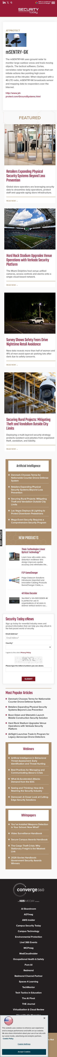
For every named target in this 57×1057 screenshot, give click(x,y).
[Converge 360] (28, 890)
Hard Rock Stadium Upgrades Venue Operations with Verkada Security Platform (29, 260)
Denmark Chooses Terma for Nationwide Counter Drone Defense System (29, 478)
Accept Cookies (24, 1052)
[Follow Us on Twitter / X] (8, 3)
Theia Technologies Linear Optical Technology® (33, 550)
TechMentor (28, 987)
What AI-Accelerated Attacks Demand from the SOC (25, 780)
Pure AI (29, 964)
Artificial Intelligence (28, 466)
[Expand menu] (53, 3)
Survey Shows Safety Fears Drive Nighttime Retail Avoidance (27, 342)
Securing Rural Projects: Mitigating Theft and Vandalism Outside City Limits (28, 424)
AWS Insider (28, 920)
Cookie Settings (24, 1044)
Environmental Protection (28, 936)
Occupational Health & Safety (28, 959)
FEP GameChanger (30, 573)
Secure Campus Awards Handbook (29, 839)
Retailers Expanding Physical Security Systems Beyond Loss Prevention (25, 176)
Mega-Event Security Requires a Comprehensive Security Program (28, 521)
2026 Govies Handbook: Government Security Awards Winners (26, 860)
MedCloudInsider (28, 953)
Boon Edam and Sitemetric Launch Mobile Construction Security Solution (28, 716)
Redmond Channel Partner (28, 976)
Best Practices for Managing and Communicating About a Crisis (28, 771)
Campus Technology (28, 931)
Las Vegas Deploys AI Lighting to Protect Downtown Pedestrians (28, 512)
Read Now (11, 201)
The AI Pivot (28, 998)
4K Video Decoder (29, 593)
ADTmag (28, 914)
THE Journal (28, 1004)
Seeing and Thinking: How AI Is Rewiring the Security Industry (27, 789)
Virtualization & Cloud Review (28, 1009)
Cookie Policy (8, 1039)
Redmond (29, 970)
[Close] (44, 1018)
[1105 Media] (28, 901)
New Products (28, 538)
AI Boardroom (28, 908)
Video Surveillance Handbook (26, 833)
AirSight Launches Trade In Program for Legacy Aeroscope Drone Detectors (28, 735)
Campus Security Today (28, 925)
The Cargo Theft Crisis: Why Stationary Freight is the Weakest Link (28, 848)
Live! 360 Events (28, 942)
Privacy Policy (26, 653)
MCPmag (28, 948)
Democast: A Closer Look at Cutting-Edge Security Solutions (30, 798)
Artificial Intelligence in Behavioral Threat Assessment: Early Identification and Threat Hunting (28, 761)
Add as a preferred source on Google (44, 2)
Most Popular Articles (19, 693)
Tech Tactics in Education (28, 992)
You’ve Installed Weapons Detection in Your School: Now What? (29, 826)
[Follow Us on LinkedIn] (4, 3)
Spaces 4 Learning (28, 981)
